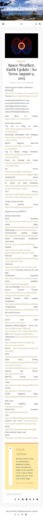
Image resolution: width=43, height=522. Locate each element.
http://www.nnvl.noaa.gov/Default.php (20, 244)
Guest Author (21, 451)
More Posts (20, 483)
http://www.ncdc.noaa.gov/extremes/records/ (23, 315)
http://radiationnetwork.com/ (16, 412)
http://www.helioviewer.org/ (26, 337)
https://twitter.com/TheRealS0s (17, 119)
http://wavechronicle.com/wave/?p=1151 (21, 180)
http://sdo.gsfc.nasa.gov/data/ (21, 334)
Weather (21, 61)
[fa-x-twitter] (19, 515)
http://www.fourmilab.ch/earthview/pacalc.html (23, 438)
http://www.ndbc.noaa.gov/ (26, 230)
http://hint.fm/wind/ (28, 287)
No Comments (27, 82)
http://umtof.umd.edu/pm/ (15, 322)
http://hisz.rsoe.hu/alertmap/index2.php (20, 429)
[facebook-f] (15, 515)
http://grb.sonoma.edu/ (14, 374)
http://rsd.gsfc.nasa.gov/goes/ (17, 284)
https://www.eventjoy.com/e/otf (25, 96)
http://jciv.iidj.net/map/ (14, 406)
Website (30, 483)
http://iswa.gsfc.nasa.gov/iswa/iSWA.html (21, 357)
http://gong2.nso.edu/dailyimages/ (18, 391)
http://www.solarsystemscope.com (19, 207)
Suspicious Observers (13, 494)
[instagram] (22, 515)
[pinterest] (26, 515)
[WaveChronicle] (21, 10)
